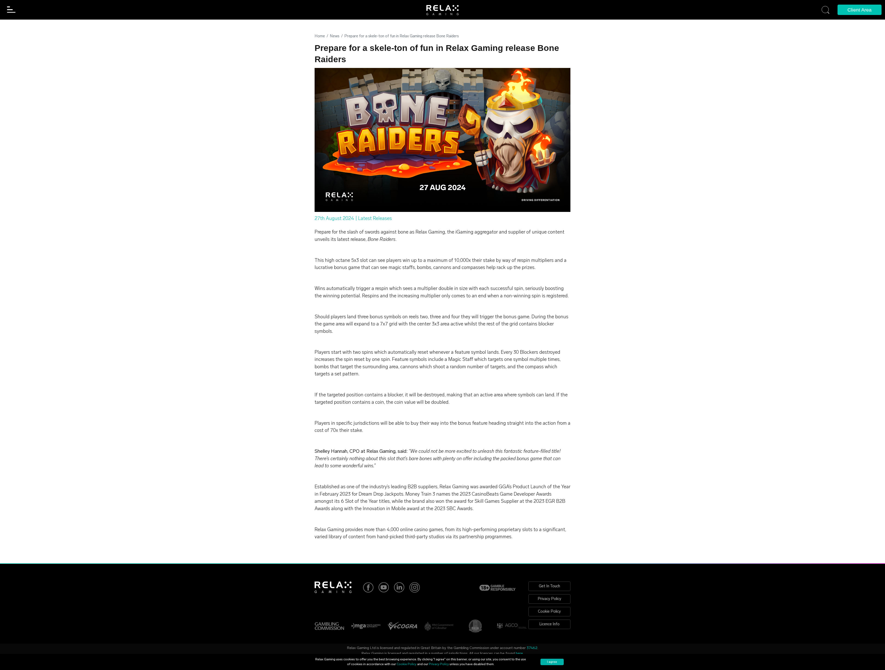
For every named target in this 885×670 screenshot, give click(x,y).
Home (320, 36)
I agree (552, 662)
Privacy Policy (549, 599)
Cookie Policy (549, 612)
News (334, 36)
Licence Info (549, 624)
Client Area (859, 9)
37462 (532, 648)
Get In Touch (549, 586)
